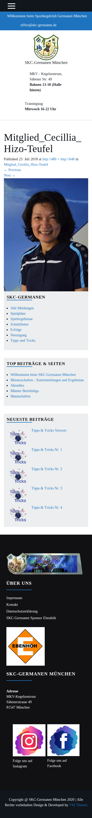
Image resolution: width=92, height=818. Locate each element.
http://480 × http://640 (58, 159)
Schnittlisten (19, 324)
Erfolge (15, 330)
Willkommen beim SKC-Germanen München (43, 375)
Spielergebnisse (21, 319)
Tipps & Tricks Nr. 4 (46, 507)
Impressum (14, 598)
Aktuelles (17, 385)
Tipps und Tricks (22, 340)
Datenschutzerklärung (22, 611)
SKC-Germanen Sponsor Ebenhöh (31, 618)
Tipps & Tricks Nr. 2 (46, 469)
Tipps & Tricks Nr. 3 (46, 488)
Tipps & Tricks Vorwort (48, 430)
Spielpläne (18, 313)
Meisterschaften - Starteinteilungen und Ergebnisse (47, 380)
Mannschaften (20, 396)
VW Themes (77, 805)
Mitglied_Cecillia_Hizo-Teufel (26, 164)
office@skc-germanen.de (38, 25)
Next (9, 175)
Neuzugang (18, 335)
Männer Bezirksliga (24, 391)
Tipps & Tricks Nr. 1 (46, 450)
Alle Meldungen (22, 308)
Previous (12, 170)
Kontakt (12, 605)
